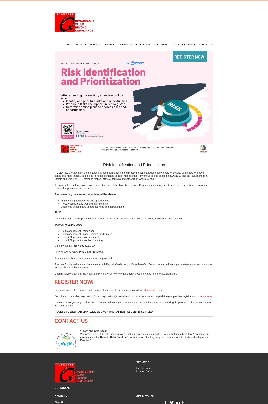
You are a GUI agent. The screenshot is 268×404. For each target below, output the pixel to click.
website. (207, 296)
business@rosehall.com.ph (119, 4)
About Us (59, 402)
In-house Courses (145, 371)
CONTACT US (71, 320)
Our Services (143, 368)
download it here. (153, 290)
